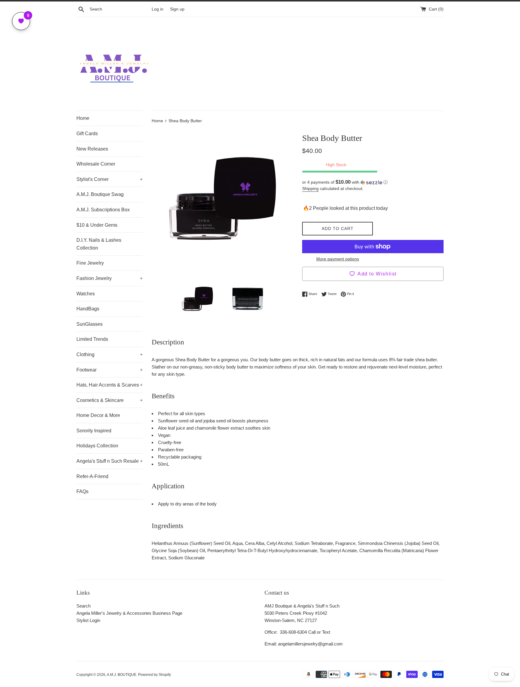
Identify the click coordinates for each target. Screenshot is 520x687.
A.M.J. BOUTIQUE (121, 675)
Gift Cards (87, 133)
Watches (85, 293)
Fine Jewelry (90, 263)
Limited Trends (92, 339)
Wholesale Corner (95, 163)
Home (82, 118)
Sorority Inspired (93, 430)
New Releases (92, 148)
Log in (157, 9)
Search (83, 605)
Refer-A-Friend (92, 476)
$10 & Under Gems (96, 225)
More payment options (337, 258)
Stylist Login (88, 620)
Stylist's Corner (109, 179)
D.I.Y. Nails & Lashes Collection (98, 244)
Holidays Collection (97, 445)
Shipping (310, 188)
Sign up (177, 9)
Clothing (109, 354)
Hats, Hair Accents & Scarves (109, 384)
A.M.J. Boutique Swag (100, 194)
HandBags (87, 308)
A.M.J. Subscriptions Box (103, 209)
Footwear (109, 369)
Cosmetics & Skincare (109, 400)
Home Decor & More (98, 415)
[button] (373, 182)
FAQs (82, 491)
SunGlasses (89, 324)
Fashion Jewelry (109, 278)
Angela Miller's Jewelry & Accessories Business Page (129, 613)
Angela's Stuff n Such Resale (109, 461)
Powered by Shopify (154, 675)
